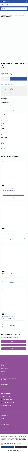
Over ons (3, 418)
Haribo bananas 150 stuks (7, 316)
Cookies (2, 430)
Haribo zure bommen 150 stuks (8, 273)
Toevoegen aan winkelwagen (18, 78)
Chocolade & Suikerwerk (13, 15)
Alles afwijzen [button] (21, 447)
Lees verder (24, 440)
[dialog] (14, 443)
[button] (14, 450)
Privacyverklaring (5, 424)
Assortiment (13, 341)
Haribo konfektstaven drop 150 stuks (9, 188)
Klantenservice (14, 348)
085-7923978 (3, 379)
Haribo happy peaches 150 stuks (8, 231)
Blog (2, 421)
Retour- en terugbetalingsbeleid (8, 427)
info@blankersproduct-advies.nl (8, 378)
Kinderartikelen (21, 15)
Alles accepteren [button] (7, 447)
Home (2, 412)
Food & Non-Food (5, 15)
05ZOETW (11, 84)
